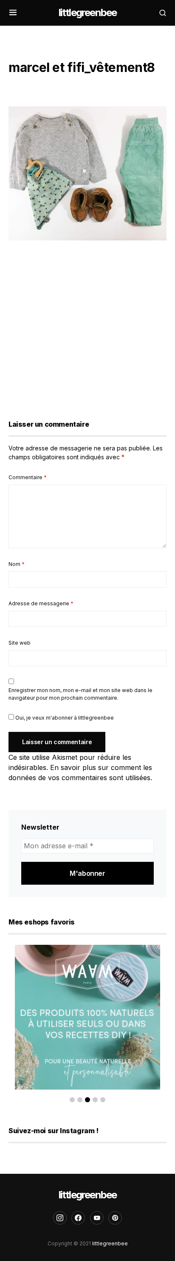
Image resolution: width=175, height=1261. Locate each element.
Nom (16, 564)
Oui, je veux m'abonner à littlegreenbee (64, 718)
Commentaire (27, 477)
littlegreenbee (88, 12)
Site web (19, 643)
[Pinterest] (115, 1217)
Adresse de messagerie (40, 603)
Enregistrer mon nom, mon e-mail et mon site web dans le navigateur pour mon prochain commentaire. (80, 694)
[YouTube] (97, 1217)
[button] (12, 13)
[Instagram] (60, 1217)
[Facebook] (78, 1217)
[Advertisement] (87, 327)
